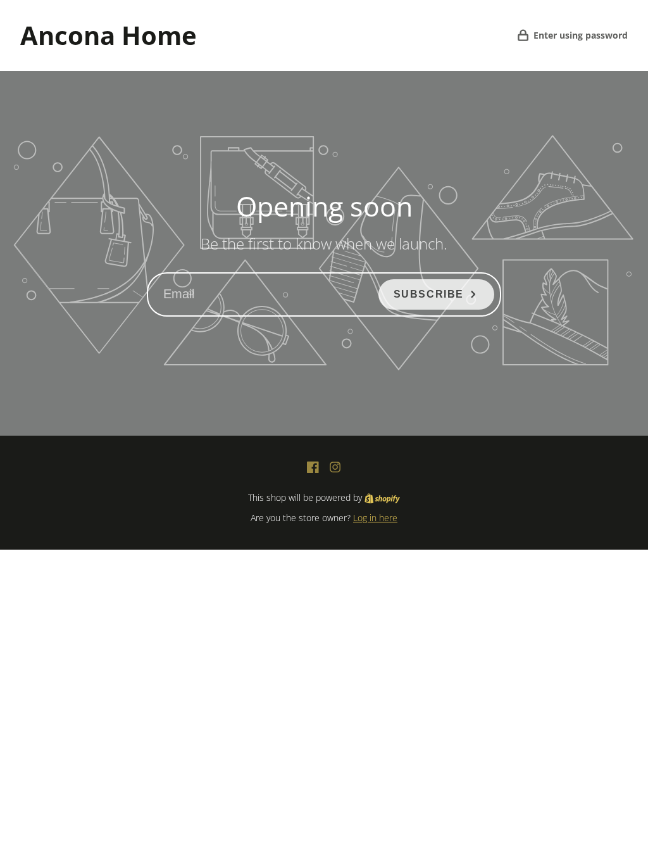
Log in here (375, 518)
